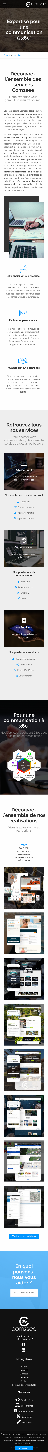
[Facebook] (24, 1345)
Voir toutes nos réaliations (24, 1236)
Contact (24, 1381)
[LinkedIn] (24, 1351)
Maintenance (26, 664)
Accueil (24, 1366)
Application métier (26, 513)
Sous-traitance (25, 676)
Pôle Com (25, 582)
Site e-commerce (26, 507)
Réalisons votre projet (24, 1293)
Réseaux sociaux (25, 587)
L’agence (24, 1370)
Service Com (27, 1400)
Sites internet (27, 1406)
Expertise (24, 1374)
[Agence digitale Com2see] (37, 3)
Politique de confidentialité (24, 1385)
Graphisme (26, 593)
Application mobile (25, 518)
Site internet (26, 502)
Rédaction (25, 598)
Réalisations (24, 1377)
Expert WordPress (25, 670)
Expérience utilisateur (26, 659)
